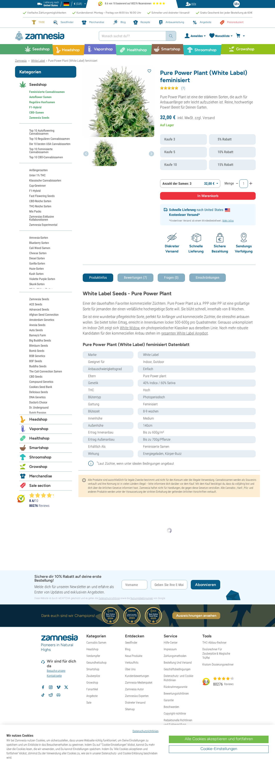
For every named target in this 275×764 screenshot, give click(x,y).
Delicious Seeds (38, 392)
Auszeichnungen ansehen (196, 615)
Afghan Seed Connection (44, 314)
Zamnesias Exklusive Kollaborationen (41, 218)
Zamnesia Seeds (39, 117)
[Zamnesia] (54, 36)
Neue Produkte (133, 656)
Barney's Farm (37, 335)
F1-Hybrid (35, 107)
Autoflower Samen (40, 97)
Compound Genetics (41, 381)
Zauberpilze (93, 676)
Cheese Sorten (38, 253)
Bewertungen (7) (135, 277)
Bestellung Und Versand (178, 662)
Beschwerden (171, 707)
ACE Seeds (35, 304)
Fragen (171, 277)
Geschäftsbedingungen (177, 669)
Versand (209, 117)
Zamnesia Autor (134, 689)
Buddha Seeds (37, 366)
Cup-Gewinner (37, 185)
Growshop (38, 466)
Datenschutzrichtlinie (109, 598)
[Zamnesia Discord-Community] (58, 695)
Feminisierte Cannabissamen (47, 92)
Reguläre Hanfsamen (42, 102)
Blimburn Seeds (38, 345)
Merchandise (40, 476)
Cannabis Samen (96, 642)
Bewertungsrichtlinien (176, 693)
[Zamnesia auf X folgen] (66, 687)
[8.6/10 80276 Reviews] (43, 495)
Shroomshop (40, 457)
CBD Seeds (35, 376)
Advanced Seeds (39, 309)
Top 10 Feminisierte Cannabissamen (41, 150)
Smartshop (39, 447)
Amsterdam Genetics (41, 319)
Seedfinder (131, 642)
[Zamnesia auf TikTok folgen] (43, 695)
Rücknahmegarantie (175, 687)
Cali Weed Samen (39, 248)
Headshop (38, 419)
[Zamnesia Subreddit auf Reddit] (51, 695)
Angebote (92, 696)
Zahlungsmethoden (175, 656)
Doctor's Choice (38, 402)
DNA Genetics (37, 397)
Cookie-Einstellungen (218, 748)
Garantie (169, 700)
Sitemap (130, 709)
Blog (127, 649)
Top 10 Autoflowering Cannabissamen (41, 132)
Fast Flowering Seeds (42, 196)
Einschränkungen (207, 277)
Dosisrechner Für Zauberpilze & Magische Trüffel (216, 653)
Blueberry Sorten (39, 242)
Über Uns (130, 669)
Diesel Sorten (37, 258)
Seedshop (38, 84)
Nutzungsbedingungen (141, 598)
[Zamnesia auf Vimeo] (58, 687)
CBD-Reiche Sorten (40, 201)
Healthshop (39, 438)
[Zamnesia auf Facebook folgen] (43, 687)
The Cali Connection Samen (45, 371)
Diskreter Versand (135, 702)
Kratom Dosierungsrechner (218, 664)
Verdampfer (93, 656)
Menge (229, 183)
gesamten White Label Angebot (184, 333)
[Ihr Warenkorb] (241, 36)
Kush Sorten (36, 273)
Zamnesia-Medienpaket (138, 682)
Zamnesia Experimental (43, 224)
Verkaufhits (131, 662)
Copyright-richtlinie (175, 713)
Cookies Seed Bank (40, 387)
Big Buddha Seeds (40, 340)
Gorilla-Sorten (37, 263)
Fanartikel (92, 689)
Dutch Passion (37, 412)
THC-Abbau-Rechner (214, 642)
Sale (88, 702)
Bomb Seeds (36, 350)
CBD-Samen (36, 112)
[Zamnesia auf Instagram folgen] (51, 687)
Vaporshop (38, 428)
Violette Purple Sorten (42, 279)
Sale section (39, 485)
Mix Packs (35, 211)
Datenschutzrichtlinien (146, 731)
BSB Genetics (37, 356)
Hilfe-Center (170, 642)
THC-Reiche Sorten (40, 206)
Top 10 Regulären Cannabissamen (49, 138)
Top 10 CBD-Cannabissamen (46, 157)
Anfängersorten (38, 170)
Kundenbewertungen (137, 676)
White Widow (129, 328)
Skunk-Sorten (37, 284)
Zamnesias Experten (137, 696)
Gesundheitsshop (96, 662)
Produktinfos (98, 277)
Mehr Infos (228, 220)
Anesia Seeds (37, 325)
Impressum (170, 649)
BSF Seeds (35, 361)
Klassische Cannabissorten (45, 180)
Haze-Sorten (36, 268)
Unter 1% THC (37, 175)
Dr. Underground (39, 407)
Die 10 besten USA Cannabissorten (49, 144)
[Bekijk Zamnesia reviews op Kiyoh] (21, 499)
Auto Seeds (36, 330)
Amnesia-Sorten (38, 237)
